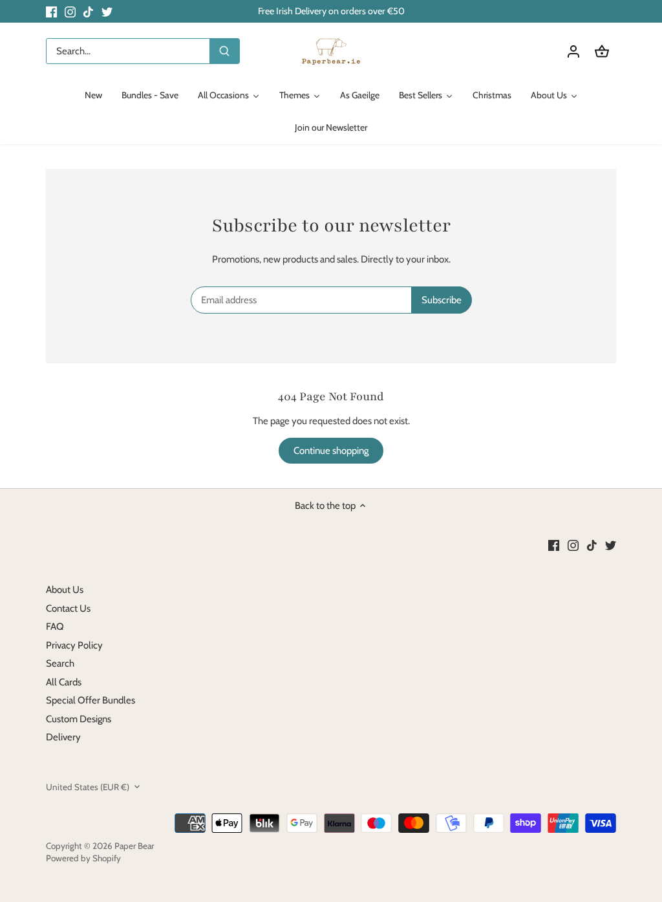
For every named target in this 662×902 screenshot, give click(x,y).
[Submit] (224, 51)
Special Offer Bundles (90, 700)
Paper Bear (134, 846)
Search (60, 663)
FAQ (55, 626)
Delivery (63, 737)
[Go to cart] (602, 51)
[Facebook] (51, 11)
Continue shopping (331, 450)
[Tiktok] (88, 11)
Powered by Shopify (83, 858)
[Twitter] (106, 11)
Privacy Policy (74, 645)
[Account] (573, 51)
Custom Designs (78, 719)
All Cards (63, 682)
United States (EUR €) (87, 787)
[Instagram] (70, 11)
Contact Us (68, 608)
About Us (64, 590)
